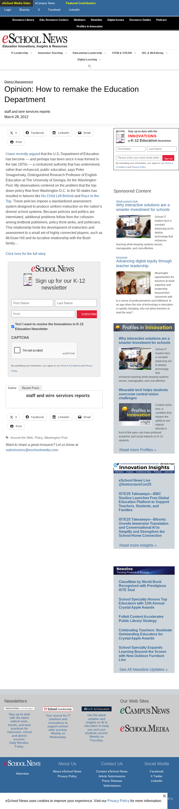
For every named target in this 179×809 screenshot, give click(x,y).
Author (12, 388)
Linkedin (156, 781)
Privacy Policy (138, 167)
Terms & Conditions (70, 365)
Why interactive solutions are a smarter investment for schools (143, 207)
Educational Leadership (87, 53)
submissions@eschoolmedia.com (32, 450)
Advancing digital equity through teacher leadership (144, 263)
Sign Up (168, 158)
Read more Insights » (138, 545)
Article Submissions (111, 776)
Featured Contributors (81, 3)
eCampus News (45, 3)
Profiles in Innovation (90, 26)
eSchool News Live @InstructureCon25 (135, 482)
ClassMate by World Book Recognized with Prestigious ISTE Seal (142, 586)
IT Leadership (19, 53)
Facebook (157, 771)
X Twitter (157, 776)
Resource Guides (140, 19)
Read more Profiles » (137, 450)
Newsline (96, 19)
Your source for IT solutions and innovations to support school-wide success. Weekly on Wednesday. (58, 726)
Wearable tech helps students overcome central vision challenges (143, 394)
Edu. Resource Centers (54, 19)
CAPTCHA (20, 337)
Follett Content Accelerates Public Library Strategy (141, 619)
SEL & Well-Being (152, 53)
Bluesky (24, 9)
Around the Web (21, 437)
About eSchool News (67, 771)
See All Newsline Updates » (143, 669)
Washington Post (55, 437)
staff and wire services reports (58, 395)
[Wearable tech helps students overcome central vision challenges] (135, 423)
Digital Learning (87, 59)
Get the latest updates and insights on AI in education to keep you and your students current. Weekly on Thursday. (96, 728)
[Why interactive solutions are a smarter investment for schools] (133, 236)
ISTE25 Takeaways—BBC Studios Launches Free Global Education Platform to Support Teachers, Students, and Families (144, 502)
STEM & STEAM (122, 53)
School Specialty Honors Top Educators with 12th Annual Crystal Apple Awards (143, 603)
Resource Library (23, 19)
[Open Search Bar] (89, 66)
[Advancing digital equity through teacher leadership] (133, 292)
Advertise (22, 773)
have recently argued (24, 154)
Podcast (161, 19)
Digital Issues (115, 19)
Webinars (80, 19)
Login (7, 9)
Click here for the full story (26, 254)
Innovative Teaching (50, 53)
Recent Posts (30, 388)
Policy (39, 437)
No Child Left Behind (57, 196)
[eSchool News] (35, 40)
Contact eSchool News (111, 771)
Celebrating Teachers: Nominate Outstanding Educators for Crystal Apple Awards (145, 634)
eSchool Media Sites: (16, 3)
